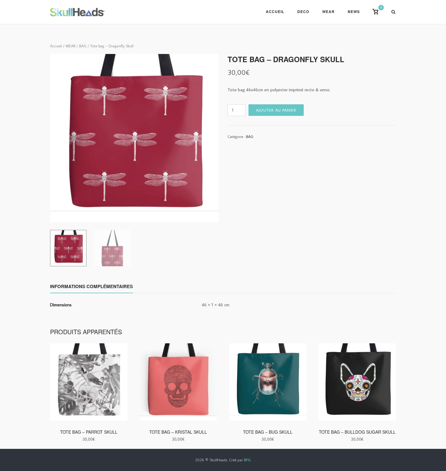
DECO (303, 11)
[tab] (91, 287)
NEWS (354, 11)
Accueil (275, 11)
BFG (247, 459)
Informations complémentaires (91, 286)
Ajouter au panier (276, 110)
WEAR (328, 11)
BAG (82, 45)
